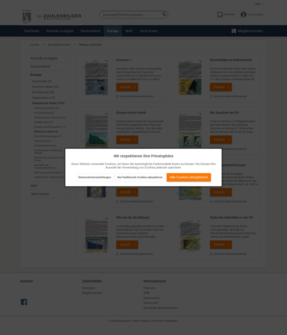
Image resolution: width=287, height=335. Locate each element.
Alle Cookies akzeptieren (189, 177)
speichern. (175, 167)
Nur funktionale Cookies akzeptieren (140, 177)
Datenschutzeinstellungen (94, 177)
